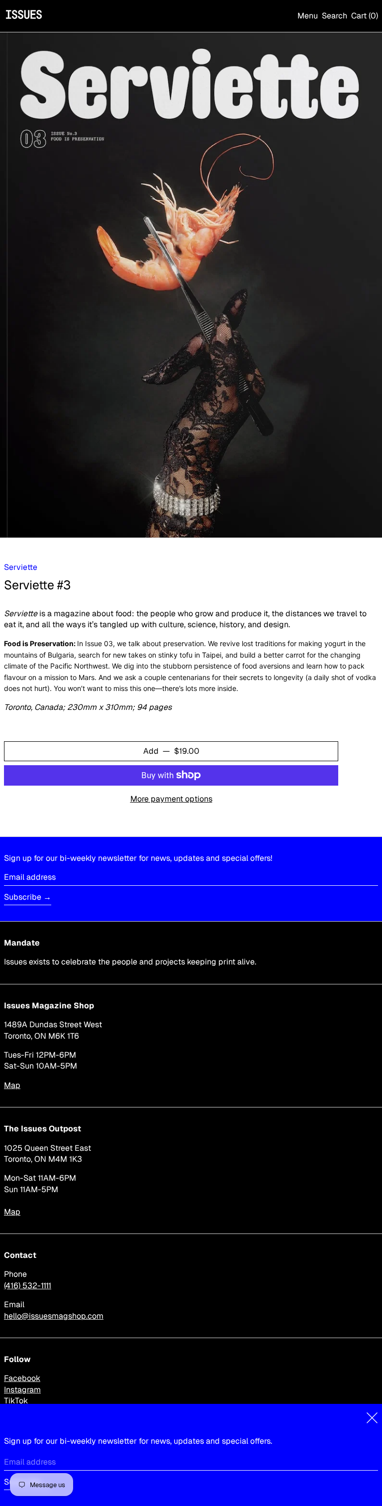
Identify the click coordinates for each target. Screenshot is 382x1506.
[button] (334, 15)
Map (12, 1085)
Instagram (22, 1389)
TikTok (16, 1400)
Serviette (20, 567)
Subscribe (22, 897)
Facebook (22, 1378)
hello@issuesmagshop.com (53, 1316)
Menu (307, 15)
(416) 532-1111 (27, 1285)
